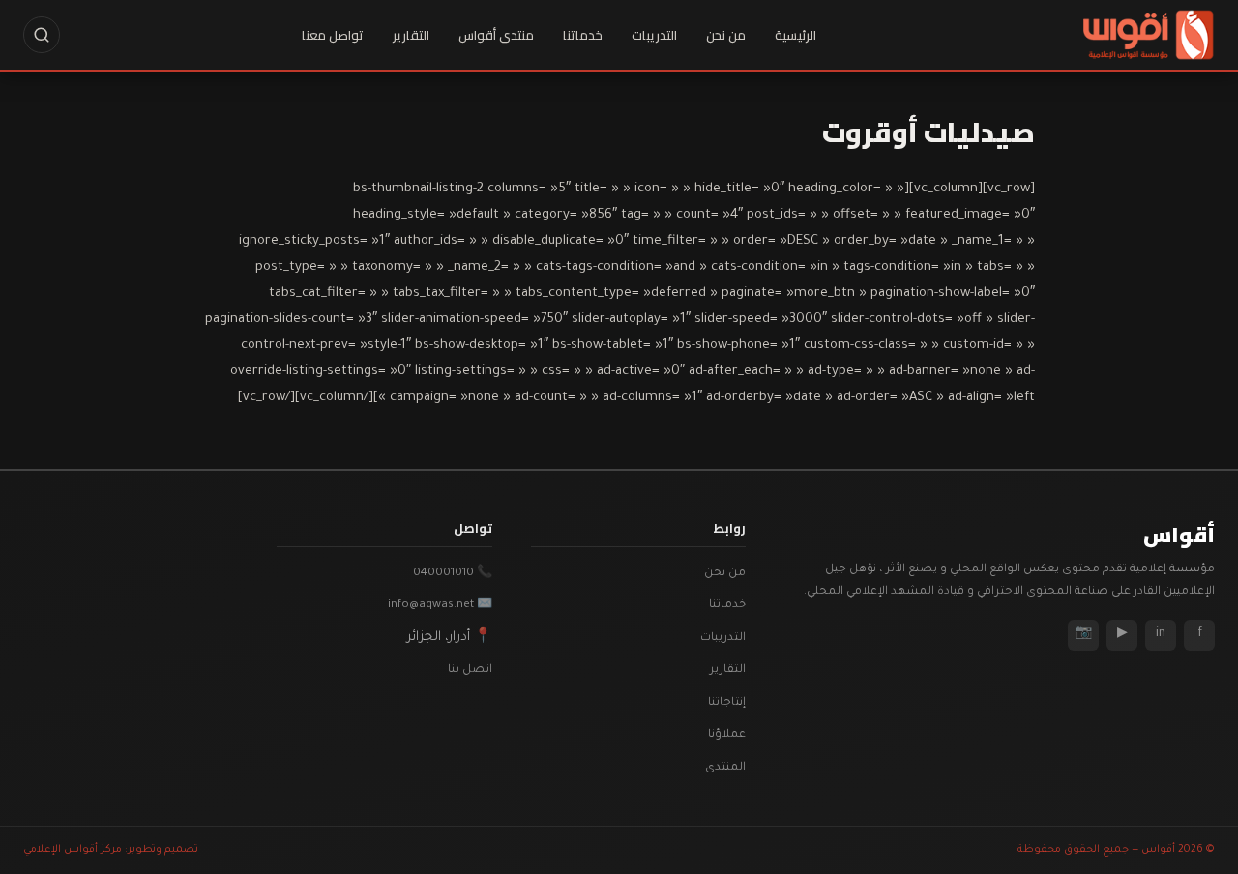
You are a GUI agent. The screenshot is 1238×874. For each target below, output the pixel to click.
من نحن (726, 34)
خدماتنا (583, 34)
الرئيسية (795, 34)
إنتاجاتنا (727, 703)
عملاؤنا (727, 735)
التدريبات (654, 34)
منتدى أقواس (496, 34)
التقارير (411, 34)
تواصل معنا (333, 34)
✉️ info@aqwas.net (440, 605)
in (1160, 634)
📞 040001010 (452, 574)
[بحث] (41, 34)
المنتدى (725, 768)
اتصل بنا (470, 670)
